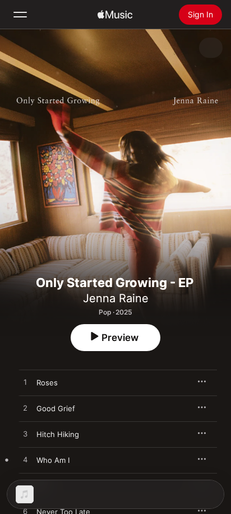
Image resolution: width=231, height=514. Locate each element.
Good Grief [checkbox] (55, 408)
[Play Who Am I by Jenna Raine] (25, 460)
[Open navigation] (20, 14)
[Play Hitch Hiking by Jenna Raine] (25, 434)
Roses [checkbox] (47, 382)
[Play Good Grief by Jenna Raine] (25, 408)
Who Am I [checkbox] (53, 460)
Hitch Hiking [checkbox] (57, 434)
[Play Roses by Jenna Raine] (25, 382)
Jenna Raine (116, 298)
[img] (115, 15)
